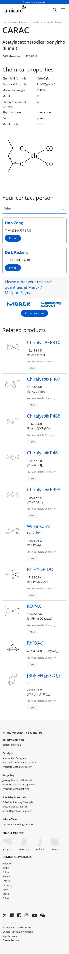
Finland (40, 849)
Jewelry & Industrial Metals (17, 780)
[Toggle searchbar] (54, 9)
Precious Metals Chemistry (15, 22)
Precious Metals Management (18, 784)
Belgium (7, 849)
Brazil (5, 867)
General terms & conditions (17, 931)
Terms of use (9, 923)
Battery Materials (11, 744)
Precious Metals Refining (15, 788)
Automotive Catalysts (14, 758)
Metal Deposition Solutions (17, 810)
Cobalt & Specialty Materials (17, 802)
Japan (5, 889)
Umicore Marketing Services (17, 824)
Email (13, 238)
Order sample (34, 313)
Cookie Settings (10, 940)
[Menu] (63, 9)
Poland (55, 849)
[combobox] (59, 210)
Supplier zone (9, 936)
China (5, 872)
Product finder (54, 22)
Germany (24, 849)
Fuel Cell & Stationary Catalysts (19, 762)
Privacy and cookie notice (16, 927)
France (6, 880)
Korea (5, 893)
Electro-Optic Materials (14, 806)
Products (37, 22)
